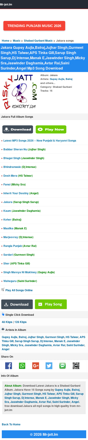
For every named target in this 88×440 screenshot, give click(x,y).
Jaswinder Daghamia (38, 345)
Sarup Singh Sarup (27, 341)
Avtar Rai (59, 345)
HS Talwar (72, 337)
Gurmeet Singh (54, 337)
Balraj (69, 79)
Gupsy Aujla (57, 79)
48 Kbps (7, 322)
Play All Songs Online (19, 290)
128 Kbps (20, 322)
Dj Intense (46, 341)
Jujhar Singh (36, 337)
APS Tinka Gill (65, 394)
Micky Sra (16, 345)
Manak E (59, 341)
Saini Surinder (75, 345)
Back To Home (11, 424)
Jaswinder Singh (58, 398)
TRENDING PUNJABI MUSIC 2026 (34, 26)
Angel (5, 349)
